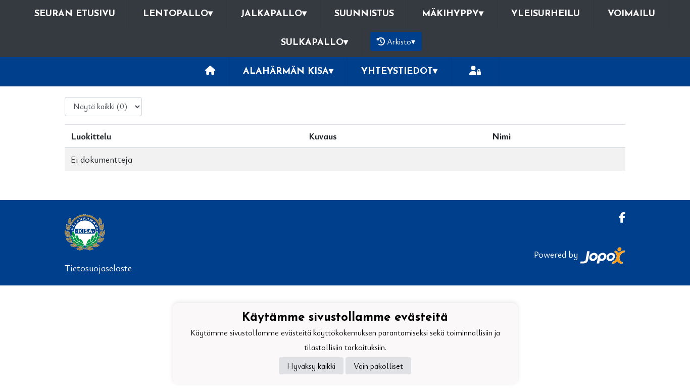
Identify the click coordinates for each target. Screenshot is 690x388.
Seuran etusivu (74, 14)
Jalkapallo (273, 14)
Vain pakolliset (378, 365)
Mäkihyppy (452, 14)
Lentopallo (178, 14)
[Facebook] (618, 217)
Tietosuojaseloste (98, 268)
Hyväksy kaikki (311, 365)
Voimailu (631, 14)
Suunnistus (364, 14)
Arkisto (401, 41)
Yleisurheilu (545, 14)
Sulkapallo (314, 42)
